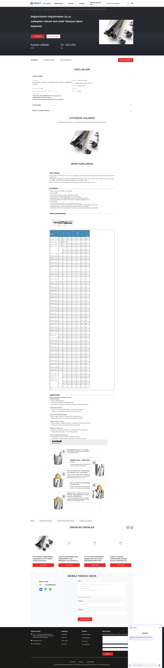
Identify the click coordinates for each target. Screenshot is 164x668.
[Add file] (130, 665)
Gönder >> (107, 654)
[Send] (159, 665)
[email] (40, 589)
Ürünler (40, 9)
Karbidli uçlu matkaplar (86, 520)
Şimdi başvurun (85, 619)
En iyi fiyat (37, 36)
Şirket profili (64, 634)
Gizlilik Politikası (90, 662)
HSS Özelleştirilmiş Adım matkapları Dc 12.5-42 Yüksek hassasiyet (67, 559)
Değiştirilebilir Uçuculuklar (50, 9)
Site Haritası (73, 662)
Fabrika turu (64, 637)
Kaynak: (80, 601)
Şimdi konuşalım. (53, 36)
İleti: (79, 581)
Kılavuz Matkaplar (86, 637)
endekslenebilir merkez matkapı (65, 520)
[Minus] (160, 628)
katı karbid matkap (86, 634)
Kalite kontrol (65, 640)
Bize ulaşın (64, 644)
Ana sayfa (33, 9)
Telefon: (80, 609)
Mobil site (81, 662)
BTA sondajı (84, 641)
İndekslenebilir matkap (46, 520)
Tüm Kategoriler (85, 644)
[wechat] (50, 589)
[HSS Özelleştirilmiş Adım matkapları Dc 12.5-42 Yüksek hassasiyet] (69, 543)
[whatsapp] (45, 589)
